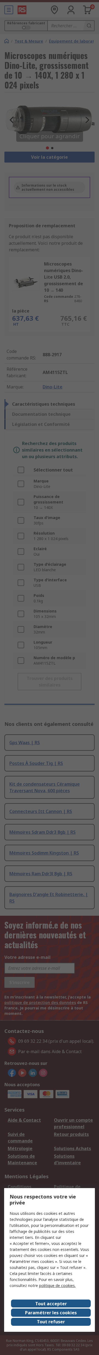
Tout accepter (51, 1304)
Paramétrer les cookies (51, 1313)
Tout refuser (51, 1322)
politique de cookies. (57, 1285)
